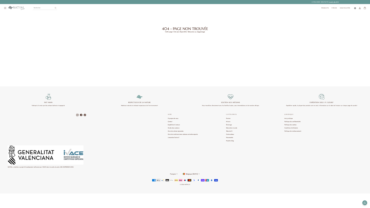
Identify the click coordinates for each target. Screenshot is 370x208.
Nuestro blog (230, 141)
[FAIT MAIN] (48, 97)
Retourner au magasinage (196, 32)
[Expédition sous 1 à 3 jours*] (321, 97)
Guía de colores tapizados (175, 131)
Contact (170, 121)
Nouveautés (345, 8)
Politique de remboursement (292, 131)
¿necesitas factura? (173, 137)
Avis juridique (288, 118)
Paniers (228, 118)
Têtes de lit (229, 131)
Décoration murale (231, 128)
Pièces (334, 8)
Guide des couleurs (173, 128)
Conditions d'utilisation (291, 128)
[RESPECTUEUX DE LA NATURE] (139, 97)
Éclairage (229, 125)
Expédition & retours (174, 125)
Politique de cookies (290, 125)
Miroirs (228, 121)
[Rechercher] (55, 7)
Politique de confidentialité (292, 121)
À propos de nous (173, 118)
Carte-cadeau (230, 134)
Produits (325, 8)
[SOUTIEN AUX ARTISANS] (230, 97)
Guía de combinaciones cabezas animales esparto (183, 134)
